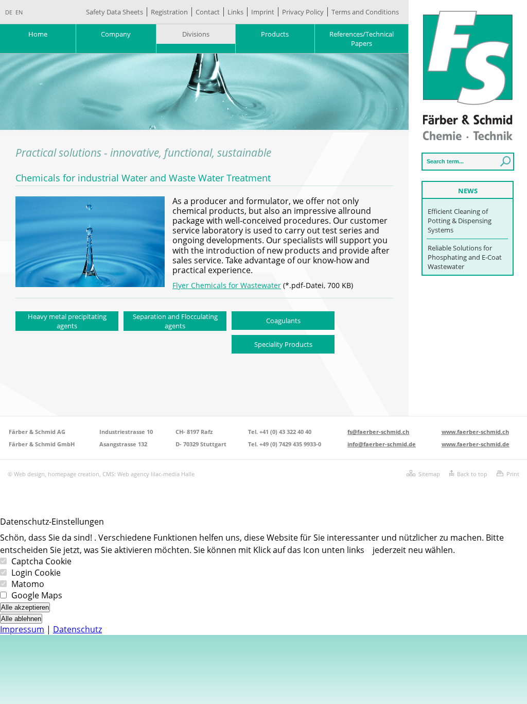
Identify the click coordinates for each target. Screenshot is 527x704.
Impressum (22, 629)
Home (37, 34)
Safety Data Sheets (114, 11)
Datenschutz (77, 629)
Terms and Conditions (365, 11)
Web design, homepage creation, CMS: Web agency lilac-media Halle (104, 474)
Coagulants (283, 320)
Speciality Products (283, 344)
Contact (208, 11)
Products (275, 34)
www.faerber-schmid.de (476, 444)
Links (235, 11)
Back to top (472, 474)
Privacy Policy (303, 11)
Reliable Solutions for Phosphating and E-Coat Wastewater (465, 257)
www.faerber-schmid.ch (475, 431)
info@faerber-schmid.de (381, 444)
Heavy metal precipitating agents (67, 321)
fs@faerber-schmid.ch (378, 431)
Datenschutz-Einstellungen (52, 521)
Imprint (262, 11)
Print (512, 474)
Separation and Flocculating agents (175, 321)
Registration (169, 11)
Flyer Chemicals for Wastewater (226, 285)
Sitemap (429, 474)
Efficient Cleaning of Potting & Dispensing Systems (459, 220)
